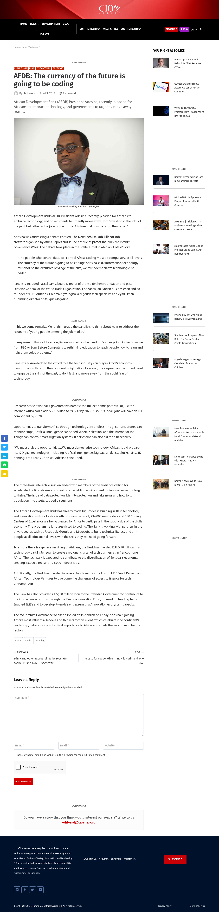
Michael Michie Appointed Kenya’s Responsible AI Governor (188, 201)
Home (23, 23)
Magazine (171, 29)
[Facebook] (24, 889)
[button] (196, 29)
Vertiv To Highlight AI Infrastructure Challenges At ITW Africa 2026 (189, 111)
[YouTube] (40, 889)
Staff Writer (29, 93)
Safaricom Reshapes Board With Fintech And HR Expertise (188, 460)
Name (19, 745)
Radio (184, 29)
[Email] (4, 473)
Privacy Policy (164, 906)
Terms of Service (197, 906)
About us (116, 859)
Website (110, 745)
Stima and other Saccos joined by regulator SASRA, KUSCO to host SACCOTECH (41, 658)
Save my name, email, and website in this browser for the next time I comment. (61, 755)
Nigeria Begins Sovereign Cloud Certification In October (187, 363)
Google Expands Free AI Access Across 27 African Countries (187, 87)
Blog (66, 23)
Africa (28, 640)
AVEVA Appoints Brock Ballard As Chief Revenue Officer (187, 63)
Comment (22, 697)
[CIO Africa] (109, 9)
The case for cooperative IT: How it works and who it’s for (113, 658)
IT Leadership (43, 68)
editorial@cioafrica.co (78, 822)
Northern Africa (90, 29)
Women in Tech (51, 23)
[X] (32, 889)
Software (58, 68)
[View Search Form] (201, 29)
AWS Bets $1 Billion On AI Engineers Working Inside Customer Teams (188, 225)
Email (64, 745)
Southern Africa (131, 29)
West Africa (110, 29)
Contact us (130, 859)
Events (44, 34)
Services (103, 859)
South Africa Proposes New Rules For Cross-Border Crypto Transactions (189, 339)
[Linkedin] (17, 889)
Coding (40, 640)
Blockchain (20, 68)
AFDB (18, 640)
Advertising (89, 859)
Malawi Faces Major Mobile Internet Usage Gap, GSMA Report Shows (188, 249)
